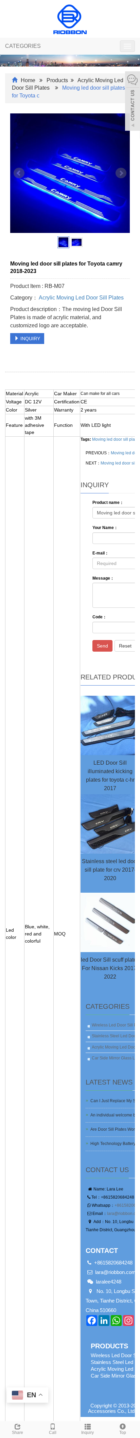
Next (121, 173)
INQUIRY (29, 338)
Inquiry (87, 1432)
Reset (125, 646)
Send (102, 646)
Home (28, 80)
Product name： (108, 502)
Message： (103, 578)
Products (57, 80)
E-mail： (100, 553)
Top (122, 1432)
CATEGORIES (23, 46)
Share (17, 1432)
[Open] (132, 101)
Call (52, 1432)
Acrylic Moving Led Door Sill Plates (81, 298)
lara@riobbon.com (115, 1272)
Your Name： (105, 527)
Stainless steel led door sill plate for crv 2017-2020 (110, 869)
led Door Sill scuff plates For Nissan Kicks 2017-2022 (110, 968)
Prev (19, 173)
